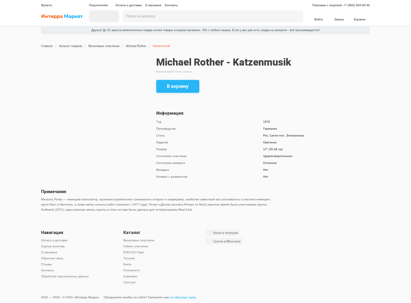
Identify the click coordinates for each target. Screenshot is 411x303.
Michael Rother (136, 46)
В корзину (178, 86)
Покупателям (98, 5)
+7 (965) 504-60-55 (356, 5)
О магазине (153, 5)
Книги (127, 264)
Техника (129, 258)
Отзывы (46, 264)
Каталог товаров (70, 46)
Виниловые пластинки (103, 46)
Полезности (131, 270)
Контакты (171, 5)
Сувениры (130, 276)
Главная (47, 46)
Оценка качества (53, 246)
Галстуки (129, 282)
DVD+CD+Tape (133, 252)
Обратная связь (52, 258)
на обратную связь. (183, 297)
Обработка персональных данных (65, 276)
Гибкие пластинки (135, 246)
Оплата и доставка (128, 5)
